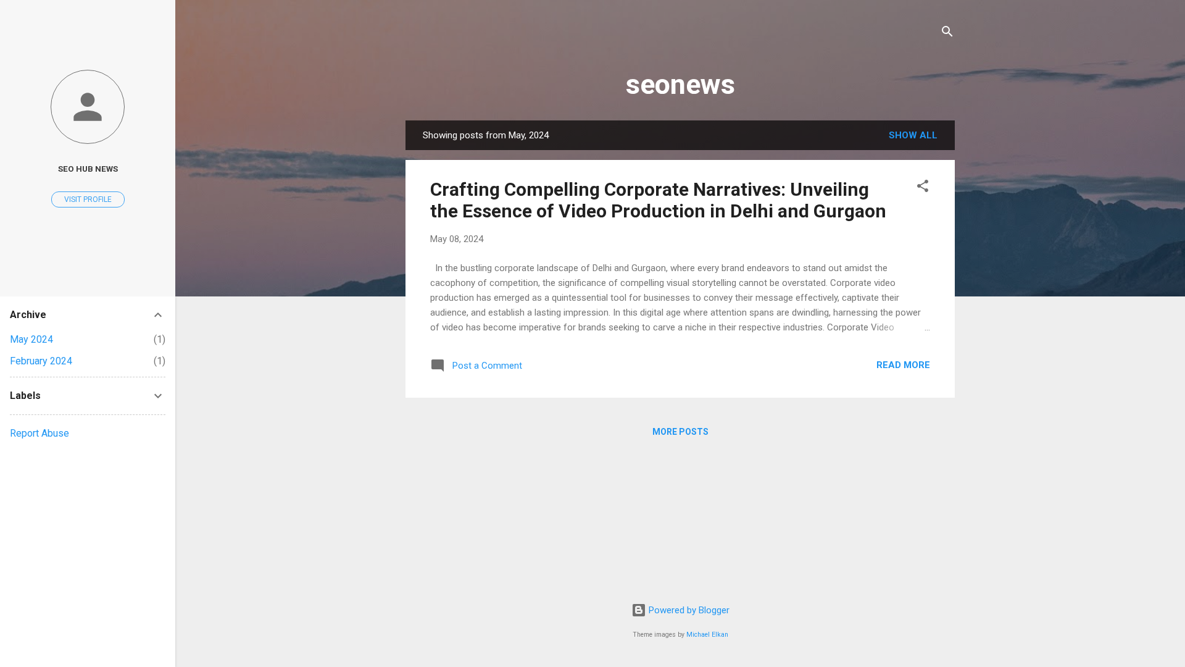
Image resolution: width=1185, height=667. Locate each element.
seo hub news (88, 169)
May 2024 (31, 339)
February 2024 (41, 361)
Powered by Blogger (688, 610)
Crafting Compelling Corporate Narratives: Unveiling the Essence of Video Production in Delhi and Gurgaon (658, 200)
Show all (913, 135)
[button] (922, 188)
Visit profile (88, 199)
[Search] (947, 33)
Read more (903, 365)
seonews (680, 84)
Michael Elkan (707, 635)
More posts (680, 432)
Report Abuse (39, 433)
